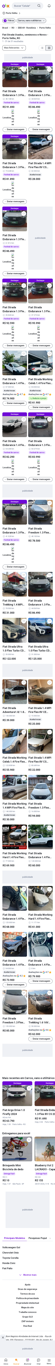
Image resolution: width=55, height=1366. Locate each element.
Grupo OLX (27, 1317)
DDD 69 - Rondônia (27, 28)
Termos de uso (27, 1294)
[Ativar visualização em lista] (42, 48)
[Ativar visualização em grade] (49, 48)
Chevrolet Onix (10, 1252)
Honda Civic (8, 1263)
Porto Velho (45, 28)
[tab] (14, 1238)
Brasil (5, 28)
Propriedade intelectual (27, 1303)
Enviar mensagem (15, 129)
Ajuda (27, 1284)
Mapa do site (27, 1307)
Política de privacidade (27, 1298)
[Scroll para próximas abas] (50, 1238)
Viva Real (27, 1326)
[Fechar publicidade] (3, 1337)
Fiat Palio (7, 1268)
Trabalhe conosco (28, 1312)
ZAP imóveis (27, 1321)
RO (13, 28)
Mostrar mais (30, 1275)
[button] (27, 5)
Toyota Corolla (10, 1258)
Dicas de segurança (27, 1289)
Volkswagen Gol (11, 1247)
